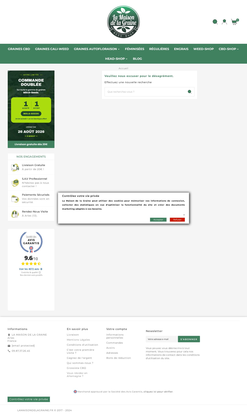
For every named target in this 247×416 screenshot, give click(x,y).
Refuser (177, 219)
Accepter (158, 219)
